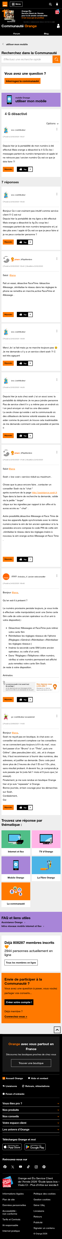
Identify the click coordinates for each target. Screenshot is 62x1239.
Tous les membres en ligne (21, 962)
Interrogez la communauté (22, 81)
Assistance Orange (12, 922)
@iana (12, 275)
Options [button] (51, 123)
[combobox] (27, 59)
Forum (16, 33)
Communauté (19, 26)
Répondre (8, 169)
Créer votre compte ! (19, 1002)
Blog (46, 33)
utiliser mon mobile (17, 44)
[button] (57, 129)
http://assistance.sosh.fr (44, 492)
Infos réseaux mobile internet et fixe (21, 926)
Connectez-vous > (15, 1016)
